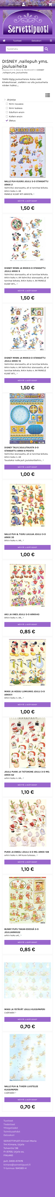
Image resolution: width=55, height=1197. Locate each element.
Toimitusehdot (12, 1131)
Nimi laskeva (15, 108)
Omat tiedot (14, 4)
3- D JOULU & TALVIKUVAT (22, 70)
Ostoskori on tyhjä (37, 4)
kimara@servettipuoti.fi (17, 1164)
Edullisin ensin (16, 112)
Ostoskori (36, 40)
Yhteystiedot (11, 1127)
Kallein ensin (15, 116)
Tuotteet (17, 40)
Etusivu (5, 70)
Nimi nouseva (16, 104)
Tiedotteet (9, 1124)
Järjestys (11, 99)
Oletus (12, 120)
